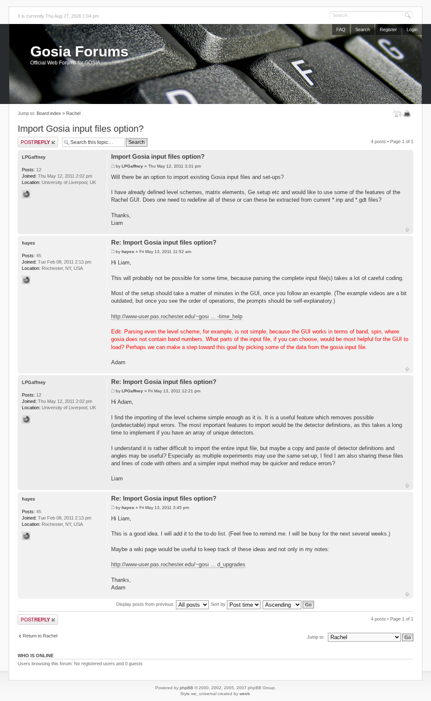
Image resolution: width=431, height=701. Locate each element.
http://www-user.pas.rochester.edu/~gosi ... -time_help (176, 316)
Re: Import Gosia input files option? (163, 242)
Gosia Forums (79, 51)
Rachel (73, 113)
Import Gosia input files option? (81, 128)
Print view (408, 113)
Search (362, 29)
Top (407, 229)
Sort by (219, 604)
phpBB (186, 687)
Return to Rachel (40, 635)
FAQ (341, 29)
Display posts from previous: (146, 604)
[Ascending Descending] (289, 604)
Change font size (398, 113)
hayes (128, 251)
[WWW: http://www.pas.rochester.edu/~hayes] (26, 280)
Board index (49, 113)
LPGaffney (132, 166)
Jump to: (316, 637)
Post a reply (30, 139)
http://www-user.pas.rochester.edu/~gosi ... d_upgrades (178, 564)
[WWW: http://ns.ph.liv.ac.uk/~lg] (26, 194)
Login (412, 29)
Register (388, 29)
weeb (244, 693)
